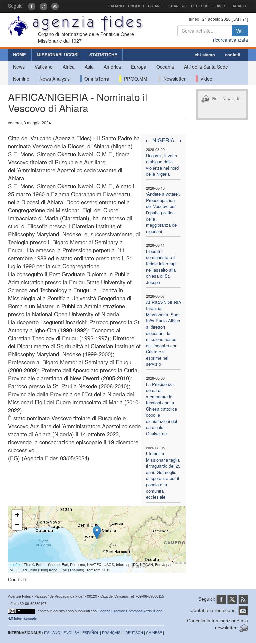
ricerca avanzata (230, 39)
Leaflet (15, 564)
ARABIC (239, 5)
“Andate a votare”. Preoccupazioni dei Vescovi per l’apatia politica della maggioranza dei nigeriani (163, 212)
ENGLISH (136, 5)
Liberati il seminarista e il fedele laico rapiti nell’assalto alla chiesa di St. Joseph (162, 266)
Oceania (165, 66)
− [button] (17, 525)
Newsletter (173, 78)
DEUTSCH (200, 5)
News (19, 66)
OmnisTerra (95, 78)
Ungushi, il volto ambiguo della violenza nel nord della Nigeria (162, 164)
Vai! (240, 30)
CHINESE (221, 5)
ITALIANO (116, 5)
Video (205, 78)
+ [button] (17, 515)
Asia (89, 66)
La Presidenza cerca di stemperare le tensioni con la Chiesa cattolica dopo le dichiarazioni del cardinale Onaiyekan (161, 409)
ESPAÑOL (156, 5)
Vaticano (44, 66)
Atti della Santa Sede (206, 66)
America (112, 66)
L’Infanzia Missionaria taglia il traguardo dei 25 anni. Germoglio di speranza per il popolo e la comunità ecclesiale (163, 475)
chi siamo (205, 54)
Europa (138, 66)
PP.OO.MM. (135, 78)
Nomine (21, 78)
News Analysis (54, 78)
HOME (19, 54)
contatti (232, 54)
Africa (69, 66)
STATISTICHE (103, 54)
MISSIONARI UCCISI (58, 54)
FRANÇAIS (178, 5)
